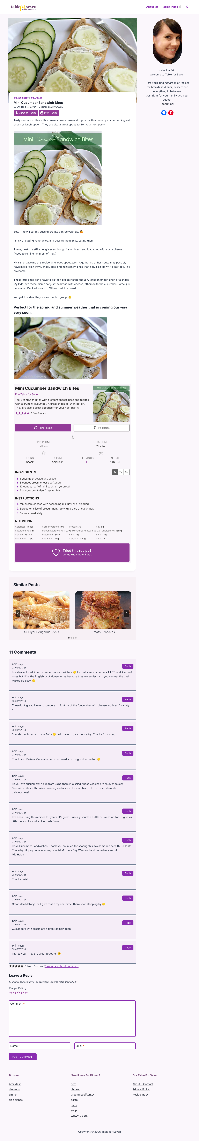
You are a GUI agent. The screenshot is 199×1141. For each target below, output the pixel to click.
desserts (14, 1089)
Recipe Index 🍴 (172, 6)
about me (167, 103)
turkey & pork (79, 1115)
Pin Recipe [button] (103, 427)
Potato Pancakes (103, 632)
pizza (74, 1105)
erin (14, 664)
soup (74, 1110)
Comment (17, 1003)
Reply (128, 666)
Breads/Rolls (21, 98)
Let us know (70, 554)
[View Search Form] (187, 7)
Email (80, 1045)
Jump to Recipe (27, 112)
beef (73, 1084)
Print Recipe (50, 112)
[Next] (126, 613)
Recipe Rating (17, 988)
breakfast (15, 1084)
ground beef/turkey (83, 1094)
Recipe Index (140, 1094)
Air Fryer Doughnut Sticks (41, 632)
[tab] (69, 638)
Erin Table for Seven (26, 107)
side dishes (16, 1099)
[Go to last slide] (18, 613)
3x (126, 472)
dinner (13, 1094)
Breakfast (36, 98)
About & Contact (143, 1084)
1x (115, 472)
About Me (152, 6)
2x (120, 472)
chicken (75, 1089)
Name (15, 1045)
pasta (74, 1099)
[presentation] (41, 610)
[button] (16, 413)
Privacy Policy (141, 1089)
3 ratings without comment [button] (62, 966)
